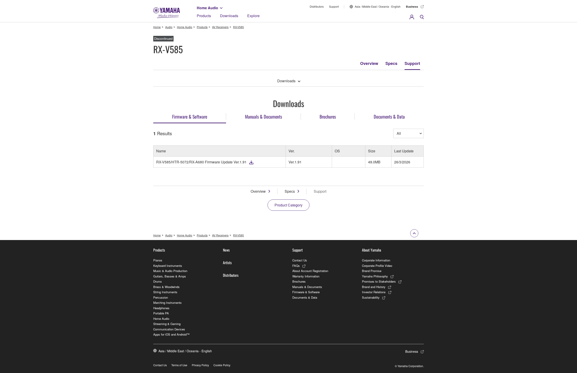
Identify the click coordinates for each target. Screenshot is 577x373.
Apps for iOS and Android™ (171, 334)
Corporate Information (376, 260)
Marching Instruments (167, 302)
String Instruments (165, 292)
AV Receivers (220, 27)
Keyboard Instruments (167, 265)
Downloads (229, 15)
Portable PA (161, 313)
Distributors (317, 6)
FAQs (296, 265)
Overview (369, 63)
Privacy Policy (200, 365)
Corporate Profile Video (377, 265)
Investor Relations (374, 292)
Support (334, 6)
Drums (157, 281)
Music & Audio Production (170, 271)
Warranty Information (305, 276)
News (226, 250)
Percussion (160, 297)
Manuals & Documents (307, 287)
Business (412, 7)
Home (157, 27)
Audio (168, 27)
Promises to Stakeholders (379, 281)
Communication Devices (169, 329)
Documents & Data (304, 297)
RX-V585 (238, 27)
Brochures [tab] (328, 116)
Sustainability (371, 297)
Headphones (161, 308)
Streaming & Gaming (167, 324)
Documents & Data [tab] (389, 116)
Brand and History (373, 287)
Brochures (299, 281)
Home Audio (207, 7)
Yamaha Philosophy (375, 276)
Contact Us (299, 260)
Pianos (157, 260)
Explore (253, 15)
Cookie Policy (221, 365)
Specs (391, 63)
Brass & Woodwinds (166, 287)
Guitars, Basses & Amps (169, 276)
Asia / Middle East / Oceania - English (378, 6)
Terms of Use (179, 365)
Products (204, 15)
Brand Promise (371, 271)
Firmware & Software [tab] (189, 116)
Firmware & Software (306, 292)
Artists (227, 262)
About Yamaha (371, 250)
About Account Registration (310, 271)
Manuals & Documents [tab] (263, 116)
